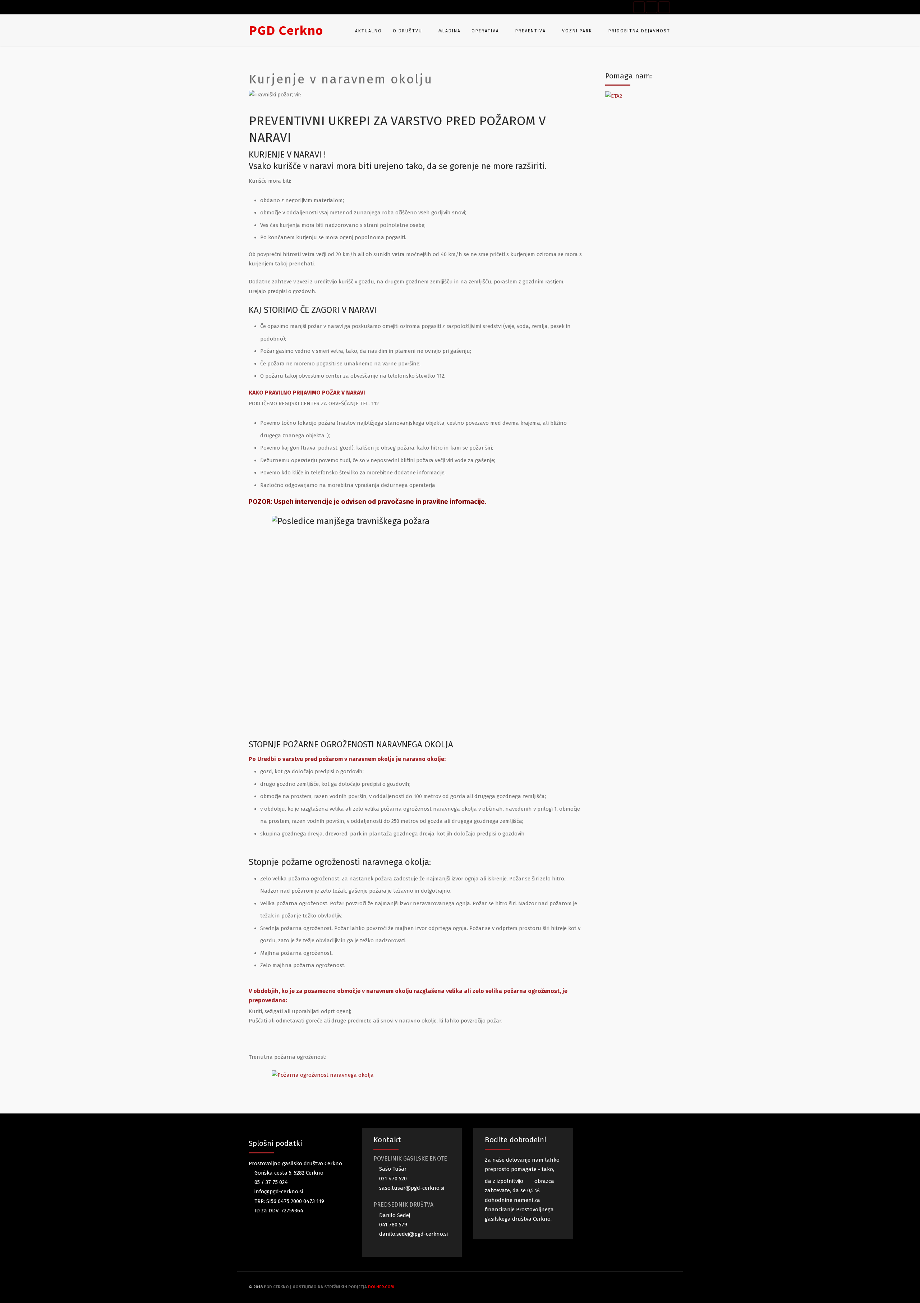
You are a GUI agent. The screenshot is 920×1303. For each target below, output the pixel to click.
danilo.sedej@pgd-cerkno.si (413, 1234)
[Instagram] (664, 7)
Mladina (449, 30)
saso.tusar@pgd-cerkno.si (411, 1188)
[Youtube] (651, 7)
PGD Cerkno (286, 30)
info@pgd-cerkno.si (278, 1191)
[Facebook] (639, 7)
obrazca (543, 1181)
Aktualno (368, 30)
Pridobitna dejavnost (639, 30)
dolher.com (381, 1287)
